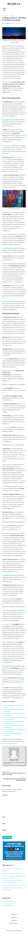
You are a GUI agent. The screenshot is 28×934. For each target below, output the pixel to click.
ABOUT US (14, 914)
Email (4, 823)
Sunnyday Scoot (6, 301)
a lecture (23, 404)
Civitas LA (4, 427)
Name (4, 817)
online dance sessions (14, 680)
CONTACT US (14, 917)
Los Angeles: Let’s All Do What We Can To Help (13, 885)
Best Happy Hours (8, 905)
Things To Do (11, 15)
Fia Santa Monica (6, 120)
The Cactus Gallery (17, 390)
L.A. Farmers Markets (9, 903)
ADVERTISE (14, 920)
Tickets (4, 234)
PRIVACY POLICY (14, 923)
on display (19, 228)
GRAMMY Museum (9, 575)
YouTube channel (12, 670)
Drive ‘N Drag (22, 135)
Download (4, 359)
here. (12, 400)
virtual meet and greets (19, 610)
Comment (5, 795)
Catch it (14, 518)
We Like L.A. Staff (15, 23)
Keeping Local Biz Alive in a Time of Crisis (12, 873)
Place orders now (6, 624)
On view (14, 282)
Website (4, 830)
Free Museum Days (8, 901)
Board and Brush (6, 145)
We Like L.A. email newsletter (9, 743)
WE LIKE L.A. (14, 3)
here (16, 116)
